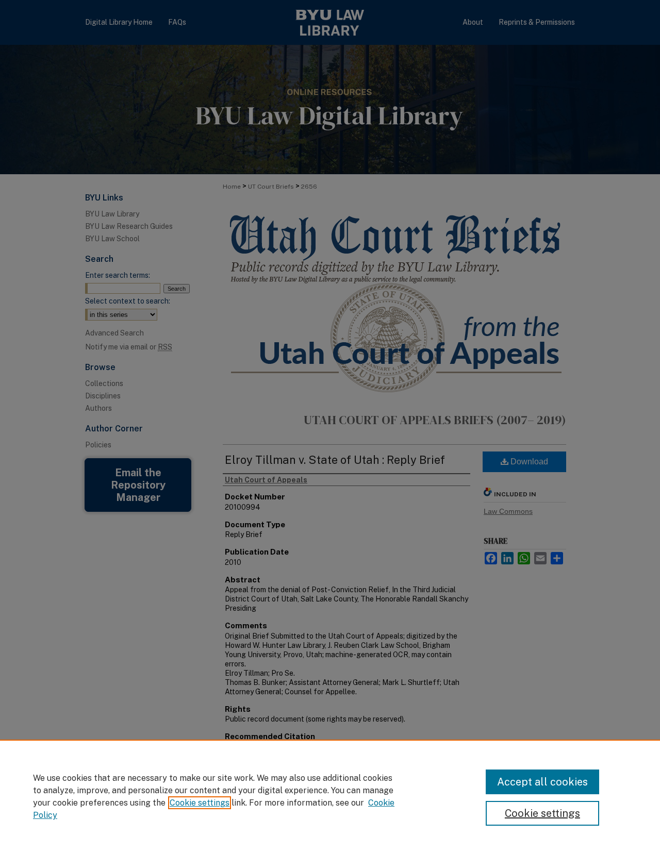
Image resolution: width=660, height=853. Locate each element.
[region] (330, 796)
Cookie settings (199, 803)
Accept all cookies (542, 782)
